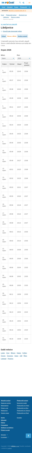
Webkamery (4, 410)
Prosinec (10, 358)
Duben (19, 353)
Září (21, 356)
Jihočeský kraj (23, 15)
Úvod (3, 7)
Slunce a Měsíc (11, 36)
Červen (3, 356)
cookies (9, 448)
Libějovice (6, 17)
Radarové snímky (6, 403)
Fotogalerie (4, 425)
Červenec (10, 356)
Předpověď (23, 7)
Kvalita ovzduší (22, 36)
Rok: (18, 55)
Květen (24, 353)
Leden (3, 353)
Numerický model (22, 403)
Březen (13, 353)
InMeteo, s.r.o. (15, 446)
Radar (16, 7)
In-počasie (4, 437)
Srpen (16, 356)
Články (3, 422)
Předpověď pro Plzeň (23, 413)
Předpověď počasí (11, 15)
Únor (7, 353)
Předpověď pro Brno (22, 408)
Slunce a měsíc (15, 17)
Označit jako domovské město (12, 31)
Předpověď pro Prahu (23, 405)
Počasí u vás (4, 408)
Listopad (3, 358)
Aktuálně (10, 7)
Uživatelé (3, 420)
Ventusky (3, 434)
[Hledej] (20, 2)
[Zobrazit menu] (29, 2)
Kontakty (19, 417)
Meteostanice (4, 405)
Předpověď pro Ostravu (23, 410)
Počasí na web (5, 430)
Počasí (4, 36)
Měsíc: (3, 55)
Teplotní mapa (5, 413)
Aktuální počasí (5, 400)
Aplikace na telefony (7, 427)
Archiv (3, 417)
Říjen (25, 356)
